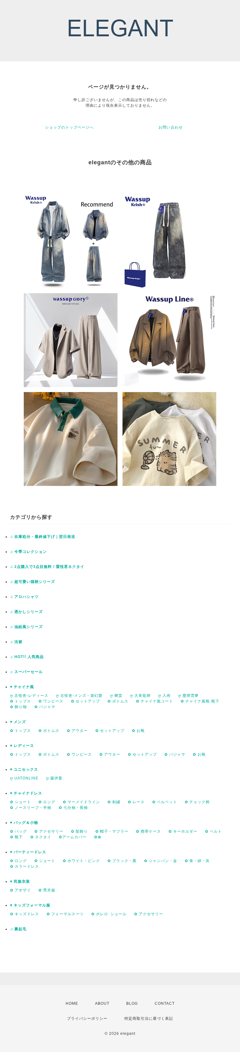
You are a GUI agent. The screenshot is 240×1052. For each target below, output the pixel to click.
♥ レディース (22, 745)
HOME (72, 1003)
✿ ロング (46, 802)
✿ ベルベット (164, 802)
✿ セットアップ (85, 701)
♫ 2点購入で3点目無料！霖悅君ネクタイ (47, 566)
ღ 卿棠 (116, 695)
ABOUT (102, 1003)
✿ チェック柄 (197, 802)
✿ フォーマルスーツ (65, 914)
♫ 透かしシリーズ (26, 612)
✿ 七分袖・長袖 (73, 807)
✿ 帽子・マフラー (111, 831)
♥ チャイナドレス (26, 793)
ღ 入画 (164, 695)
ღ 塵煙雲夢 (188, 695)
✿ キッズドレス (24, 914)
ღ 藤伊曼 (54, 778)
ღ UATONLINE (24, 778)
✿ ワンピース (50, 701)
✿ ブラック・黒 (122, 861)
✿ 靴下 (16, 837)
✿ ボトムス (118, 701)
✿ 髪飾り (79, 831)
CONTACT (165, 1003)
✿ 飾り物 (18, 707)
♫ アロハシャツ (24, 597)
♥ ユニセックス (24, 769)
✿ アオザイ (20, 890)
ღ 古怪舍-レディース (29, 695)
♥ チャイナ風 (22, 687)
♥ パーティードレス (28, 852)
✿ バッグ (18, 831)
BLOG (132, 1003)
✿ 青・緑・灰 (197, 861)
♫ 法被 (16, 642)
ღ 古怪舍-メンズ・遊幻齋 (79, 695)
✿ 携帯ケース (148, 831)
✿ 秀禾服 (46, 890)
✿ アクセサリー (48, 831)
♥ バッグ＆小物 (24, 822)
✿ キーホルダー (183, 831)
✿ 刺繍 (114, 802)
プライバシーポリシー (87, 1018)
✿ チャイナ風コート (154, 701)
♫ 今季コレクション (28, 551)
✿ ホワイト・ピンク (81, 861)
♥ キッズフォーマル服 (30, 905)
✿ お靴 (138, 730)
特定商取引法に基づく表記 (148, 1018)
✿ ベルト (213, 831)
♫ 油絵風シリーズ (26, 627)
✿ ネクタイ (40, 837)
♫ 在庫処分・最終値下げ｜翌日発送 (42, 536)
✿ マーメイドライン (81, 802)
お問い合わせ (170, 127)
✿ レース (136, 802)
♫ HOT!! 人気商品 (27, 657)
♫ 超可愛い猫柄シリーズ (32, 582)
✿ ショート (20, 802)
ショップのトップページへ (69, 127)
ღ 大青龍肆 (140, 695)
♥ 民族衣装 (20, 881)
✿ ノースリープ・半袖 (30, 807)
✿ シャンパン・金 (160, 861)
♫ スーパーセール (26, 672)
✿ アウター (77, 730)
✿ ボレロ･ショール (109, 914)
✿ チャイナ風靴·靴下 (200, 701)
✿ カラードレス (24, 866)
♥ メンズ (18, 722)
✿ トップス (20, 701)
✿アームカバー (73, 837)
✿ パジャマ (44, 707)
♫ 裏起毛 (18, 929)
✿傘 (98, 837)
